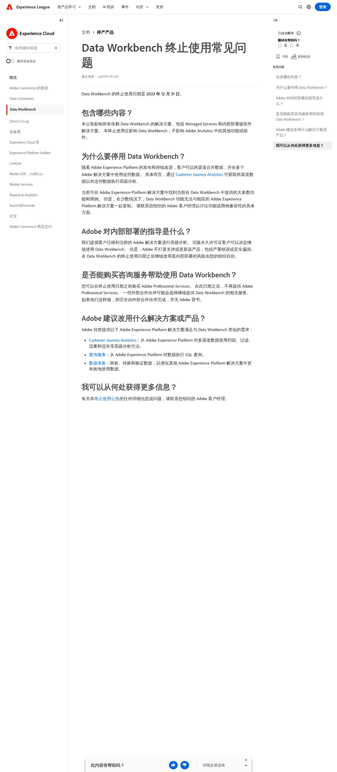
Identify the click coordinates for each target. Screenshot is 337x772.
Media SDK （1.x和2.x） (27, 173)
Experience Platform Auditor (30, 152)
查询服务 (97, 354)
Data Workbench (23, 109)
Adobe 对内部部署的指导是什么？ (299, 101)
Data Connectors (21, 98)
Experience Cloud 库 (24, 142)
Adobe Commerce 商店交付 (30, 226)
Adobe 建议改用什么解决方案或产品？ (301, 132)
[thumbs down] (184, 765)
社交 (13, 216)
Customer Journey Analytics (199, 174)
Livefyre (15, 163)
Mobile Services (21, 184)
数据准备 (97, 363)
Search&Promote (22, 205)
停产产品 (105, 32)
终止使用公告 (107, 398)
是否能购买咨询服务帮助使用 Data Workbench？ (300, 116)
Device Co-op (19, 121)
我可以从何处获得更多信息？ (300, 145)
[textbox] (33, 48)
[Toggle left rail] (61, 21)
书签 (285, 56)
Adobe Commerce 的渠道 (28, 88)
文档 (86, 32)
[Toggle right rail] (275, 21)
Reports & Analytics (23, 195)
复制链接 (304, 56)
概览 (13, 77)
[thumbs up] (173, 765)
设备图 (15, 131)
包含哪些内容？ (289, 77)
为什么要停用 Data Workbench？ (302, 87)
